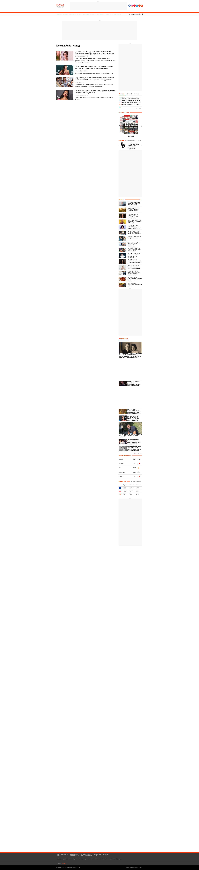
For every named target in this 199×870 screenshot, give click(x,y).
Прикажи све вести (125, 108)
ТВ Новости (118, 14)
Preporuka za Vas (123, 338)
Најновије (121, 93)
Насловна (58, 14)
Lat (139, 5)
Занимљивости (99, 14)
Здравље (65, 14)
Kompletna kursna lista (136, 481)
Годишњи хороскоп (131, 140)
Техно (107, 14)
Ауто (111, 14)
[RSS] (141, 200)
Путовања (86, 14)
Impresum (59, 863)
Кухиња (79, 14)
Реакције (136, 93)
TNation (140, 867)
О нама (110, 859)
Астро (92, 14)
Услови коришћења (117, 859)
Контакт (64, 863)
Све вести (121, 199)
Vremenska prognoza (125, 455)
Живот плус (72, 14)
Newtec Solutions (133, 867)
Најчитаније (129, 93)
